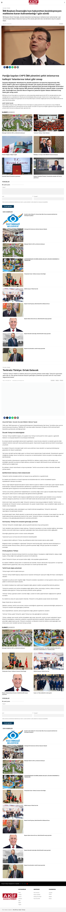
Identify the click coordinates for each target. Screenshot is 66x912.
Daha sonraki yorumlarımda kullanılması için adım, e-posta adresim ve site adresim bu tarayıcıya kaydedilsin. (25, 202)
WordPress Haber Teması (19, 909)
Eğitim (19, 902)
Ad (3, 196)
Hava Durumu (36, 892)
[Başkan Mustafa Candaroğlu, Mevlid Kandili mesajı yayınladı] (13, 346)
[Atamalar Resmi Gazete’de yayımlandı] (17, 166)
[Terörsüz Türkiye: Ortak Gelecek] (49, 122)
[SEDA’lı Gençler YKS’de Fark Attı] (13, 301)
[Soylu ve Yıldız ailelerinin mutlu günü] (49, 682)
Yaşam (19, 904)
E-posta (36, 196)
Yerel (19, 892)
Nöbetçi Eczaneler (37, 896)
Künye (50, 894)
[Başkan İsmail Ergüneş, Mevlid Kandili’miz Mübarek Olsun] (13, 316)
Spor (19, 900)
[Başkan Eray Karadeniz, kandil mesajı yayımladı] (13, 361)
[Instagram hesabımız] (25, 883)
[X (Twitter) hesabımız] (22, 883)
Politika (61, 380)
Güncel (19, 896)
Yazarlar (50, 892)
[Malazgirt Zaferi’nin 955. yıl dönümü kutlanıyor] (17, 122)
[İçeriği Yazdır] (18, 67)
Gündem (61, 23)
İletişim (50, 896)
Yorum (4, 187)
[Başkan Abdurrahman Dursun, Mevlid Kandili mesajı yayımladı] (13, 331)
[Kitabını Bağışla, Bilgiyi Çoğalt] (17, 144)
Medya (57, 380)
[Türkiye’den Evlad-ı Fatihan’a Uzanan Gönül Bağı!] (13, 286)
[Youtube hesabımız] (27, 883)
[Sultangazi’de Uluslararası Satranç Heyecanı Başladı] (13, 241)
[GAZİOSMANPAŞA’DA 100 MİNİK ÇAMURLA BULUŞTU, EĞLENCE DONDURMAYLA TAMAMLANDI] (13, 271)
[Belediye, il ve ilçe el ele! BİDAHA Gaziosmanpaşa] (49, 144)
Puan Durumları (37, 898)
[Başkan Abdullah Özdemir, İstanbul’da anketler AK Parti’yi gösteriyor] (49, 166)
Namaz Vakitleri (37, 894)
